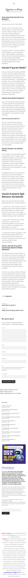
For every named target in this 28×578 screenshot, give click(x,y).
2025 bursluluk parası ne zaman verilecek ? (11, 432)
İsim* (3, 345)
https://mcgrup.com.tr (6, 391)
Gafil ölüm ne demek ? (9, 305)
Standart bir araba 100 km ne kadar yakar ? (11, 435)
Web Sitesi (4, 358)
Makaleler (9, 296)
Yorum (3, 328)
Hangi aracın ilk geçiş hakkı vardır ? (13, 310)
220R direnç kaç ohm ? (7, 405)
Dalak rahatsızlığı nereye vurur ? (9, 424)
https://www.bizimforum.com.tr (9, 389)
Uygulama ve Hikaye (14, 9)
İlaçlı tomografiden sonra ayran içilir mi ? (11, 413)
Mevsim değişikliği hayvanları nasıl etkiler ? (11, 417)
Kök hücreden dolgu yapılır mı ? (9, 420)
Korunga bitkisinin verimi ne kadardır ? (10, 428)
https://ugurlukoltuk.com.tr (8, 393)
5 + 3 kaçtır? (5, 374)
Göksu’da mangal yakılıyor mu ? (9, 439)
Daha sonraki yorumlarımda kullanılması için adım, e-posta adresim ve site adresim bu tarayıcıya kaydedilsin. (13, 369)
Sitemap (18, 393)
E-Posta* (4, 352)
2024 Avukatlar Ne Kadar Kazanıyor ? (10, 409)
